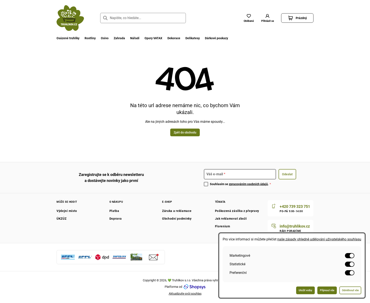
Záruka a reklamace (177, 211)
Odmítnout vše (350, 290)
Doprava (115, 218)
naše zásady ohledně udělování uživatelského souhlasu (319, 239)
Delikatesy (192, 38)
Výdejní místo (67, 211)
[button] (267, 18)
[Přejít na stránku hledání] (105, 18)
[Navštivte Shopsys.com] (195, 286)
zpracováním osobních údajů (248, 184)
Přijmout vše (327, 290)
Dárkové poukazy (216, 38)
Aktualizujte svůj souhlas (185, 293)
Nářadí (134, 38)
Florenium (222, 226)
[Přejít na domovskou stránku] (70, 18)
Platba (114, 211)
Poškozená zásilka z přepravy (237, 211)
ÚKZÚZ (62, 218)
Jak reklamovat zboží (231, 218)
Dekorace (173, 38)
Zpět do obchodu (185, 132)
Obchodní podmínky (177, 218)
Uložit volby (305, 290)
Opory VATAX (153, 38)
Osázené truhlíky (68, 38)
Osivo (105, 38)
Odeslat (287, 174)
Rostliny (90, 38)
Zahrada (119, 38)
